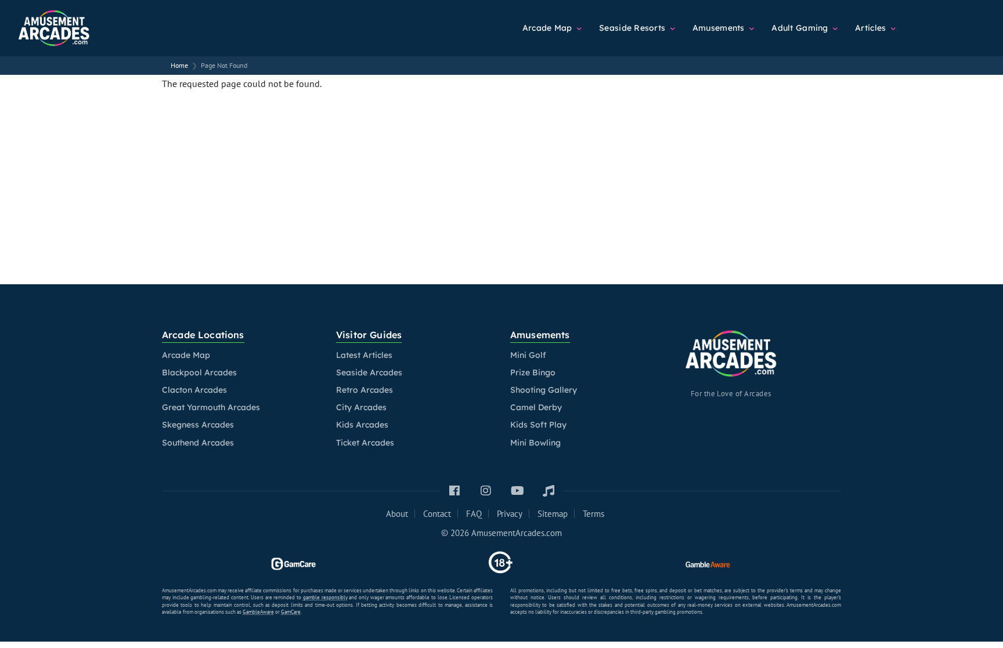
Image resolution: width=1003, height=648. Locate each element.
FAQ (474, 513)
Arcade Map (548, 28)
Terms (593, 513)
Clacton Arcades (194, 390)
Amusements (719, 28)
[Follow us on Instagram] (486, 491)
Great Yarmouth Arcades (211, 407)
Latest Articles (364, 355)
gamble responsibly (325, 597)
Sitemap (552, 513)
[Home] (81, 23)
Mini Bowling (535, 442)
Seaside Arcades (369, 372)
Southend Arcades (198, 442)
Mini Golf (528, 355)
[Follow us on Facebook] (454, 491)
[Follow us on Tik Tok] (548, 491)
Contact (437, 513)
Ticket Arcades (365, 442)
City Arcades (361, 407)
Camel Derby (536, 407)
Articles (872, 28)
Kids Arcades (362, 424)
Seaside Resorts (633, 28)
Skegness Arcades (198, 424)
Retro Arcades (364, 390)
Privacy (509, 513)
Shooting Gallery (543, 390)
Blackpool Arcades (199, 372)
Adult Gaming (801, 28)
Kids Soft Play (538, 424)
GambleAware (258, 612)
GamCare (291, 612)
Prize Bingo (532, 372)
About (397, 513)
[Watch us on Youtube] (517, 491)
